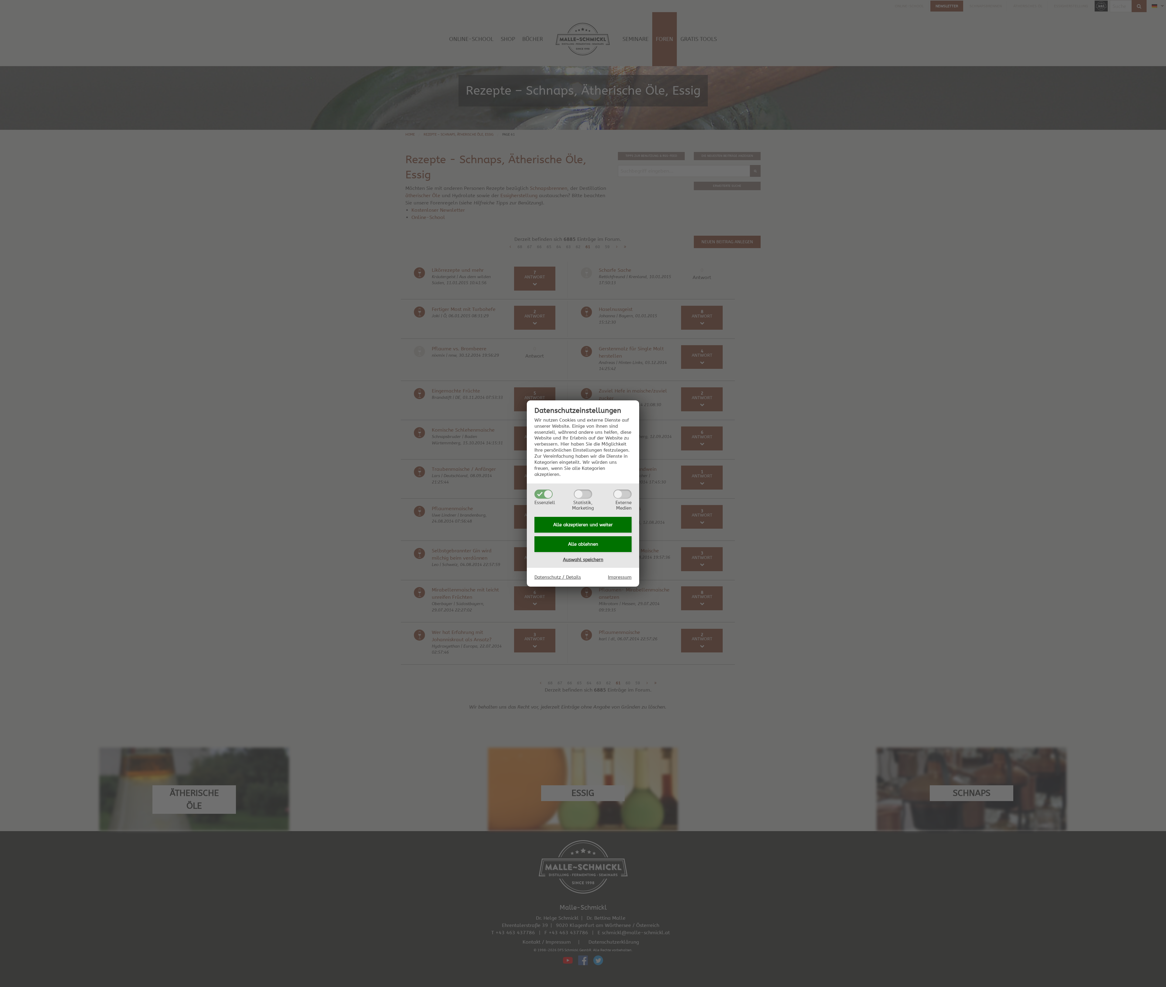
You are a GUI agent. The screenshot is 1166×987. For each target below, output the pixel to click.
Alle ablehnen (583, 544)
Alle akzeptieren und (583, 524)
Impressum (620, 577)
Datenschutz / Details (557, 577)
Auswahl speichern (583, 559)
